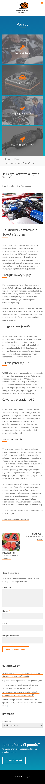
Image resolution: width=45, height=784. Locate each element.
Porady (17, 159)
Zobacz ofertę (14, 760)
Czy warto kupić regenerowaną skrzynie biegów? (22, 680)
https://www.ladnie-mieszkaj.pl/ (15, 519)
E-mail (5, 623)
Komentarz (7, 587)
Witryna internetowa (11, 635)
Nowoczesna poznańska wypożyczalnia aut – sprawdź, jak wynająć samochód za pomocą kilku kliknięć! (22, 702)
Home (7, 159)
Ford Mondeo (26, 186)
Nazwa (6, 611)
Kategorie (6, 721)
